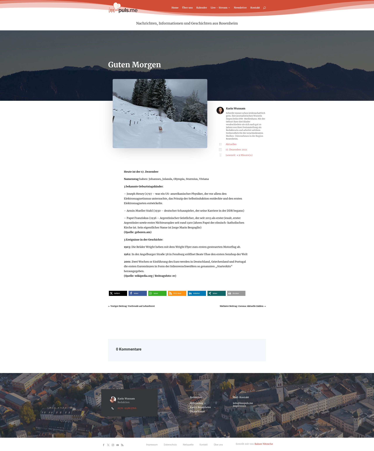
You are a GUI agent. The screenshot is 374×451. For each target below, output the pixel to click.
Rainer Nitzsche (263, 443)
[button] (118, 293)
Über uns (187, 8)
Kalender (201, 8)
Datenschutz (170, 444)
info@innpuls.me (243, 403)
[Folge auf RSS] (122, 445)
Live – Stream (219, 8)
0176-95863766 (127, 408)
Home (175, 8)
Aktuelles (231, 144)
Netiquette (188, 444)
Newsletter (240, 8)
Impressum (239, 405)
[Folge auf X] (108, 445)
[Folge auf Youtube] (117, 445)
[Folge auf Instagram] (113, 445)
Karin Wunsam (235, 108)
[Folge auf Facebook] (103, 445)
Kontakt (255, 8)
